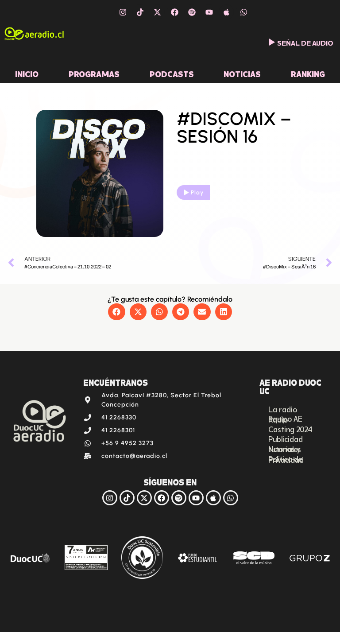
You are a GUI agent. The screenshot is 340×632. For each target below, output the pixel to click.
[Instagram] (122, 11)
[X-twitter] (157, 11)
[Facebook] (174, 11)
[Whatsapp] (243, 11)
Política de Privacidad (286, 459)
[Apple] (226, 11)
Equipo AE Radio (285, 418)
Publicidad (285, 438)
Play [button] (197, 192)
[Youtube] (208, 11)
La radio (282, 409)
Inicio (27, 73)
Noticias (242, 73)
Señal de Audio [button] (305, 42)
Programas (94, 73)
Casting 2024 (290, 429)
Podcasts (172, 73)
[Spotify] (191, 11)
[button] (116, 311)
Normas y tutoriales (284, 448)
